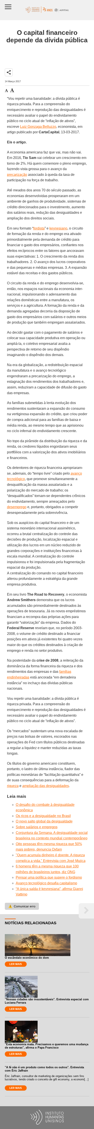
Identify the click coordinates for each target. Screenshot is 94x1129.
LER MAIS (15, 964)
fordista (39, 228)
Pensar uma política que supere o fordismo (49, 877)
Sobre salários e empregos (36, 827)
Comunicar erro (21, 906)
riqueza (13, 786)
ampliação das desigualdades (45, 786)
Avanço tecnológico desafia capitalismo (46, 883)
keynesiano (58, 228)
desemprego (16, 507)
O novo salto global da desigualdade (44, 821)
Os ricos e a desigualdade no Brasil (43, 816)
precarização (17, 174)
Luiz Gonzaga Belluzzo (38, 126)
